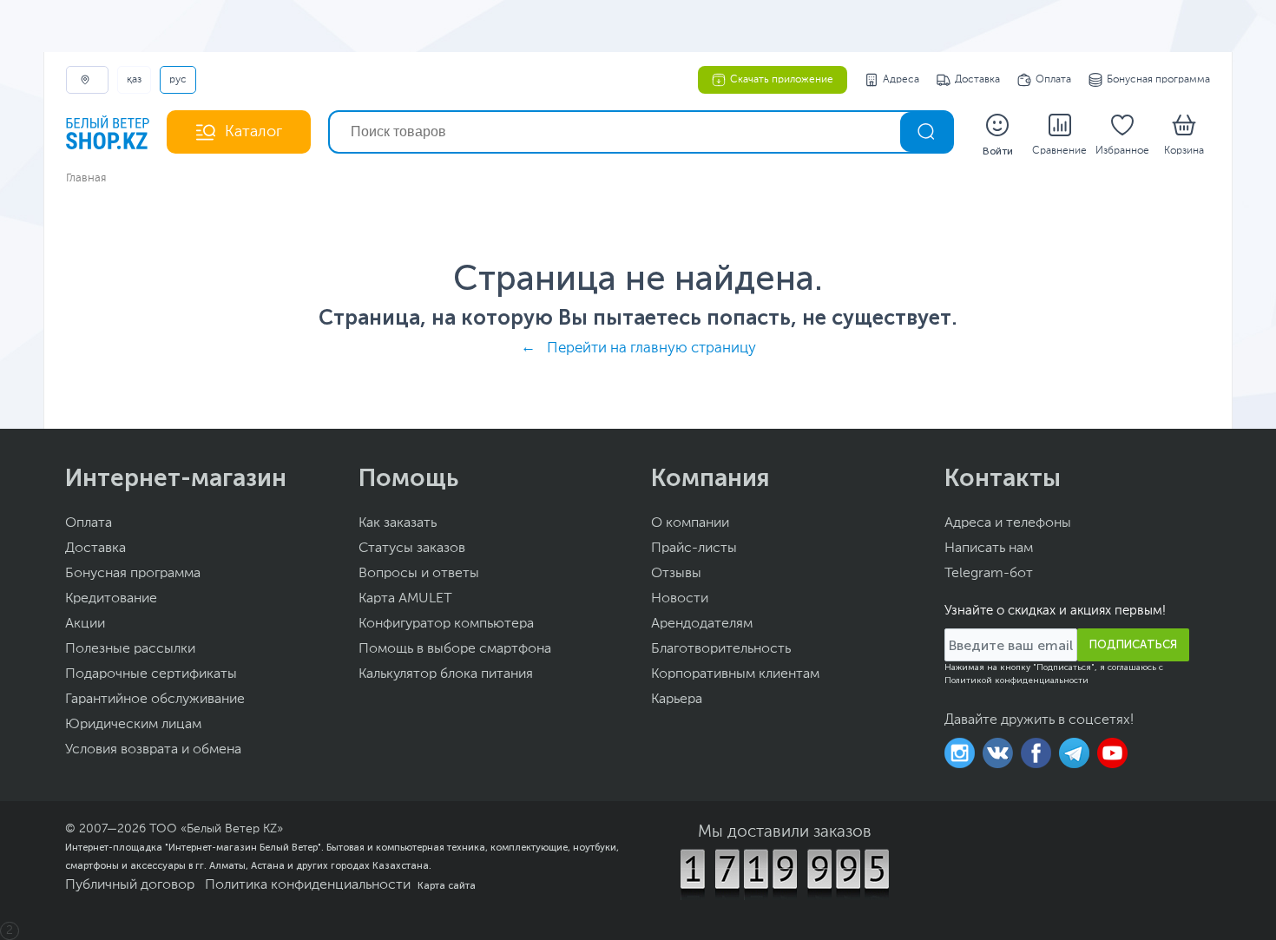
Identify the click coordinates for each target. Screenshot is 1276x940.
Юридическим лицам (133, 725)
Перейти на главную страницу (651, 348)
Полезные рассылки (130, 649)
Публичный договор (129, 885)
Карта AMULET (405, 599)
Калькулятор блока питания (445, 674)
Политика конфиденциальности (308, 885)
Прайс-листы (694, 548)
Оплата (1053, 80)
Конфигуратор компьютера (446, 624)
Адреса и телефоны (1007, 523)
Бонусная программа (1158, 80)
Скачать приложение (781, 80)
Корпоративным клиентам (735, 674)
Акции (85, 624)
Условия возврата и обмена (153, 750)
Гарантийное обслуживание (155, 700)
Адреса (901, 80)
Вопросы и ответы (418, 574)
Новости (679, 599)
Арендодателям (702, 624)
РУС (178, 80)
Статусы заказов (411, 548)
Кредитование (111, 599)
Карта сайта (447, 885)
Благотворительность (721, 649)
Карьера (676, 700)
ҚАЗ (134, 80)
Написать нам (988, 548)
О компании (690, 523)
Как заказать (397, 523)
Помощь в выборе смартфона (454, 649)
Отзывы (676, 574)
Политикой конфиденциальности (1016, 680)
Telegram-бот (988, 574)
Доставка (977, 80)
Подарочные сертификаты (151, 674)
